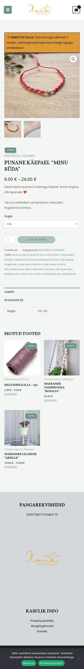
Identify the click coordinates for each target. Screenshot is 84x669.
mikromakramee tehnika (39, 269)
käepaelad (67, 254)
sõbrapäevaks (64, 269)
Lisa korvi (36, 239)
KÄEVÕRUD (12, 156)
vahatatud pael (51, 274)
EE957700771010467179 (42, 514)
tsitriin (24, 274)
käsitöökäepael (40, 259)
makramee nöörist (54, 264)
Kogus (8, 216)
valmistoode (69, 274)
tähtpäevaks (11, 274)
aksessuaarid (20, 254)
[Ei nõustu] (79, 659)
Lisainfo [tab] (9, 292)
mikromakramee (14, 269)
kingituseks (11, 264)
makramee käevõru (30, 264)
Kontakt (42, 631)
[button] (73, 59)
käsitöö (8, 259)
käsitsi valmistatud (62, 259)
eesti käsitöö (52, 254)
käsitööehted (22, 259)
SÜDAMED (28, 156)
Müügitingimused (42, 626)
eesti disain (36, 254)
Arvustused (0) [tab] (13, 300)
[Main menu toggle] (8, 10)
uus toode (35, 274)
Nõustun (28, 663)
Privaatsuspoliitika (42, 620)
